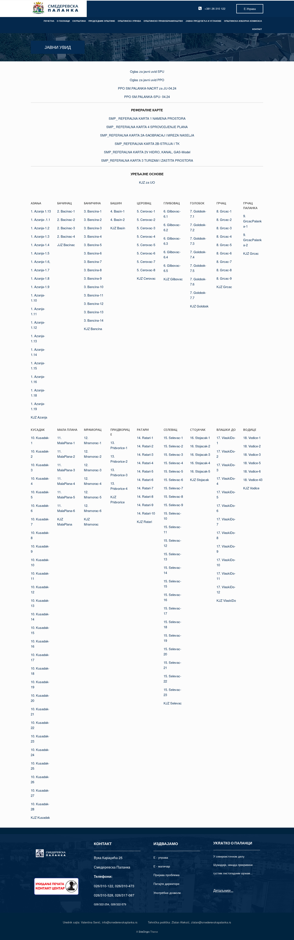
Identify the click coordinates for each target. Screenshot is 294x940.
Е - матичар (161, 866)
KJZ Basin (117, 228)
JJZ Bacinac (66, 244)
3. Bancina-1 (93, 211)
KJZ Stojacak (199, 479)
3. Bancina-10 (93, 286)
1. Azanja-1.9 (40, 286)
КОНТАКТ (257, 29)
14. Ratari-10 (146, 513)
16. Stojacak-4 (200, 463)
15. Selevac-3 (173, 454)
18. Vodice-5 (252, 463)
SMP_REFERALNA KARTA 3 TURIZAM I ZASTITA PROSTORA (147, 160)
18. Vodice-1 (252, 437)
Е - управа (160, 857)
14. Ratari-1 (145, 437)
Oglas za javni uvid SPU (147, 71)
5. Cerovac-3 (146, 228)
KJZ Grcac (224, 286)
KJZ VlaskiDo (226, 600)
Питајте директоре (166, 883)
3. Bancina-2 (93, 219)
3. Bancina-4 (93, 236)
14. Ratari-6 (145, 479)
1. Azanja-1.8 (40, 278)
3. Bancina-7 (93, 261)
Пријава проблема (166, 875)
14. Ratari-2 (145, 446)
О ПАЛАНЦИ (63, 20)
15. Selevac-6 (173, 479)
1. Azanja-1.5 (40, 253)
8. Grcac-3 (224, 228)
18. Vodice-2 (252, 446)
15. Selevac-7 (173, 488)
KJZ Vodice (251, 488)
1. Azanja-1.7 (40, 270)
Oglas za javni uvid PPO (147, 80)
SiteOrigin (144, 931)
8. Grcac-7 (224, 261)
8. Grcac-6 (224, 253)
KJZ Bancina (93, 328)
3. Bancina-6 (93, 253)
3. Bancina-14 (93, 320)
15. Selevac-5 (173, 471)
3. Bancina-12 (93, 303)
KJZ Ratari (144, 521)
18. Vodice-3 (252, 454)
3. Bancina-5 (93, 244)
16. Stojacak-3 (200, 454)
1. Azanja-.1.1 (40, 219)
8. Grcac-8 (224, 270)
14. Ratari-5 (145, 471)
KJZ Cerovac (146, 278)
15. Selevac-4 (173, 463)
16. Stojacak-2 (200, 446)
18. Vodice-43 (252, 479)
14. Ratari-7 (145, 488)
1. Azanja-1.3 (40, 236)
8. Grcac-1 (224, 211)
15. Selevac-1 (173, 437)
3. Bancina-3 (93, 228)
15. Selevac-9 (173, 505)
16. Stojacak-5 (200, 471)
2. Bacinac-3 (66, 228)
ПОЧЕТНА (49, 20)
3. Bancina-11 (93, 295)
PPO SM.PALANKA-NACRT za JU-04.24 (147, 88)
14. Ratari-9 (145, 505)
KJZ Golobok (199, 306)
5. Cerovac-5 (146, 244)
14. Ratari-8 (145, 496)
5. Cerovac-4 (146, 236)
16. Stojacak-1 (200, 437)
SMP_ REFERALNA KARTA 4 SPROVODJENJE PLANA (147, 126)
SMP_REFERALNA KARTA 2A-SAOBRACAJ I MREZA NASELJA (147, 135)
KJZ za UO (147, 182)
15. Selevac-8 (173, 496)
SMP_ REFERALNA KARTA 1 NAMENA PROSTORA (147, 118)
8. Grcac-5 (224, 244)
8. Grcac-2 (224, 219)
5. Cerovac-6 (146, 253)
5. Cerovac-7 (146, 261)
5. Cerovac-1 (146, 211)
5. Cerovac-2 (146, 219)
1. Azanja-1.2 (40, 228)
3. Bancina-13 (93, 312)
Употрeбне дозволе (167, 892)
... (232, 890)
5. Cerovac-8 (146, 270)
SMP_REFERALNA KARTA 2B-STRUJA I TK (147, 143)
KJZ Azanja (39, 417)
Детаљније (222, 890)
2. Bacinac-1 (66, 211)
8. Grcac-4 (224, 236)
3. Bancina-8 (93, 270)
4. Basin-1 (117, 211)
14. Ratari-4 (145, 463)
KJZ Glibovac (173, 279)
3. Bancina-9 (93, 278)
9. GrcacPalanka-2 (252, 239)
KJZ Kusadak (40, 817)
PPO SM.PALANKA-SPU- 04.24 (147, 96)
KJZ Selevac (173, 703)
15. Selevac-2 (173, 446)
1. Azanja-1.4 (40, 244)
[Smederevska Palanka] (55, 8)
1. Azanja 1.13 (41, 211)
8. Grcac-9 (224, 278)
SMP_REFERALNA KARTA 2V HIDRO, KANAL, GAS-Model (147, 152)
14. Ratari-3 (145, 454)
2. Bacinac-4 (66, 236)
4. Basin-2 (117, 219)
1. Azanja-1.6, (40, 261)
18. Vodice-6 (252, 471)
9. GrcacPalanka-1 (252, 221)
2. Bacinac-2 (66, 219)
